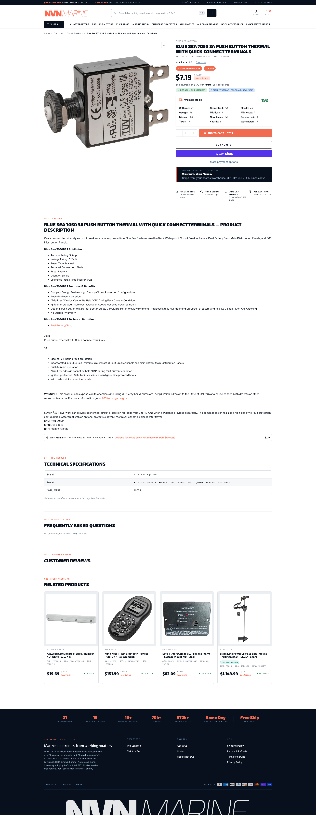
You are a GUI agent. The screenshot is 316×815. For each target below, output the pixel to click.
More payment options (224, 161)
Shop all (55, 24)
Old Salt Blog (134, 745)
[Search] (211, 13)
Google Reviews (185, 756)
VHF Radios (123, 24)
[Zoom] (164, 45)
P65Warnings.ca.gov (114, 398)
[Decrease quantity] (179, 133)
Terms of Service (236, 756)
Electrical (58, 33)
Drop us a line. (80, 533)
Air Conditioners (207, 24)
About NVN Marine (216, 2)
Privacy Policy (234, 762)
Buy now (222, 144)
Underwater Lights (258, 24)
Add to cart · (220, 133)
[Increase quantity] (193, 133)
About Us (182, 745)
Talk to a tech (263, 2)
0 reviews (201, 62)
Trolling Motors (102, 24)
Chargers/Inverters (164, 24)
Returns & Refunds (237, 751)
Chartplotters (79, 24)
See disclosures (221, 84)
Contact (181, 751)
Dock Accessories (232, 24)
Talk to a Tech (134, 751)
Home (47, 33)
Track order (240, 2)
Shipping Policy (235, 745)
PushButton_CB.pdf (62, 325)
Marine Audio (140, 24)
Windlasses (187, 24)
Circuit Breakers (75, 33)
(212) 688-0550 (190, 2)
